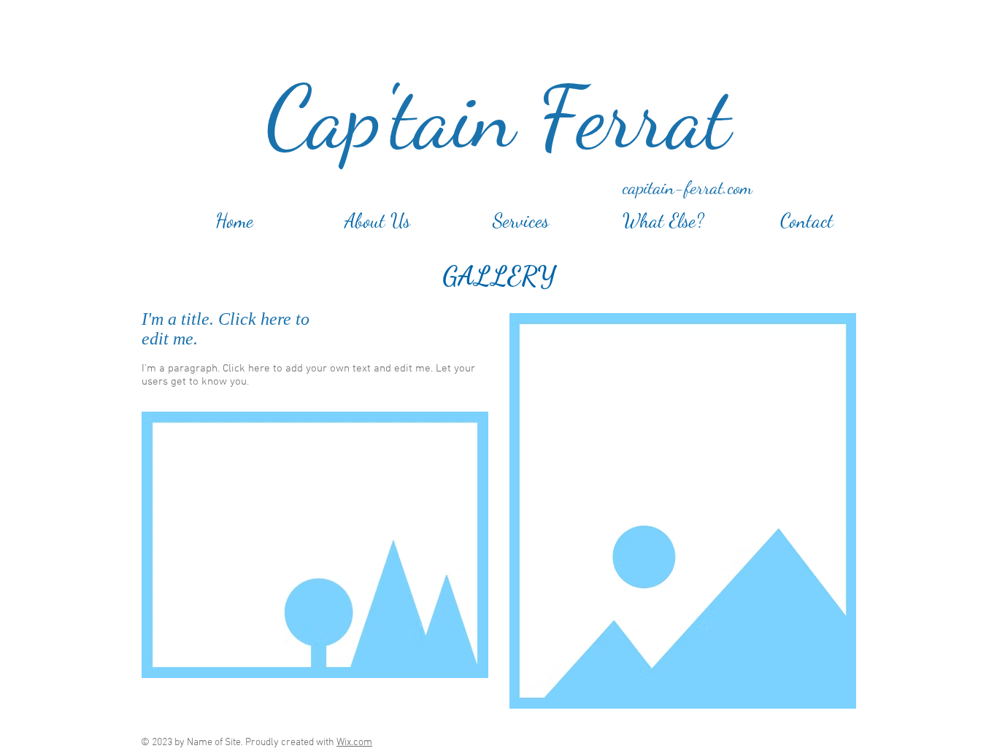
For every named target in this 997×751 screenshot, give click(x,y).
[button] (315, 545)
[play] (457, 665)
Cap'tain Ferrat (498, 117)
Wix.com (354, 742)
